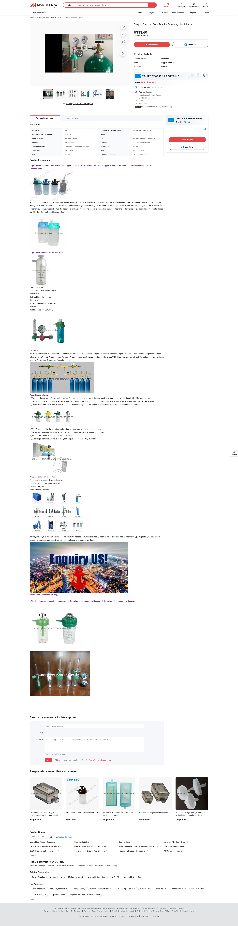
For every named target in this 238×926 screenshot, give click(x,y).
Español (69, 911)
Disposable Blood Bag (132, 877)
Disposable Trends (58, 895)
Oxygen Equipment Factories (101, 889)
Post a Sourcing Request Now (99, 760)
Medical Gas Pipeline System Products (44, 846)
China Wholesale (109, 908)
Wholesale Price (122, 908)
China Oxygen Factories (59, 889)
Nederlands (124, 911)
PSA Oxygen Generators (173, 851)
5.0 (177, 122)
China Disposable (38, 889)
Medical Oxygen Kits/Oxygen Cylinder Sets (90, 846)
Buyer (151, 13)
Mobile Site (172, 908)
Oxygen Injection (197, 889)
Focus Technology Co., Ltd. (103, 916)
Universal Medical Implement (72, 877)
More (32, 899)
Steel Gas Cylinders (81, 842)
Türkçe (167, 911)
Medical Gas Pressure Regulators (42, 842)
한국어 (139, 911)
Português (77, 911)
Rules (207, 13)
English (61, 911)
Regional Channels (148, 908)
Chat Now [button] (192, 44)
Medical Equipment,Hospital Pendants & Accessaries (139, 846)
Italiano (106, 911)
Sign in (205, 6)
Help (164, 13)
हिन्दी (152, 911)
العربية (132, 911)
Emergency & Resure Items (174, 846)
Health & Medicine (43, 18)
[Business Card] (205, 129)
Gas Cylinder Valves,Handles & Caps (43, 851)
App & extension (178, 13)
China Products (70, 908)
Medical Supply (56, 18)
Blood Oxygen (161, 889)
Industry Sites (134, 908)
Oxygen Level (145, 889)
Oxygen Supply (79, 889)
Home (32, 18)
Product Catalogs (65, 837)
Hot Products (58, 908)
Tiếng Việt (175, 911)
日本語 (146, 911)
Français (87, 911)
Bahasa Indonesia (188, 911)
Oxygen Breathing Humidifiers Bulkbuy (85, 895)
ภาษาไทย (159, 911)
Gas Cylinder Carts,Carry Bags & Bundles (90, 851)
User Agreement (133, 916)
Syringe (53, 877)
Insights (181, 908)
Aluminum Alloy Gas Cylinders (175, 842)
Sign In (138, 106)
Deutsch (114, 911)
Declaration (145, 916)
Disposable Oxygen (179, 889)
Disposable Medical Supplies (73, 18)
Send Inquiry (152, 44)
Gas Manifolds (124, 842)
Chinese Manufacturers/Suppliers (89, 908)
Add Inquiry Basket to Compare (79, 103)
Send (48, 760)
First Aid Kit (114, 877)
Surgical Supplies (38, 877)
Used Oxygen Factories (126, 889)
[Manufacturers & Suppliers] (43, 5)
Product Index (161, 908)
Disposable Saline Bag (96, 877)
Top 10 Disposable (39, 895)
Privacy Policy (156, 916)
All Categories (38, 13)
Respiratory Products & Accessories (132, 851)
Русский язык (97, 911)
